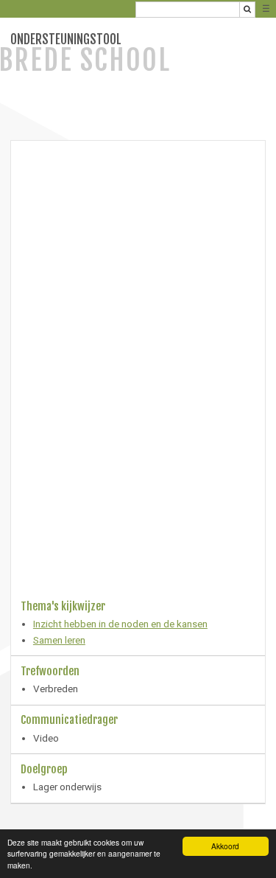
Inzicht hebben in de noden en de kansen (120, 624)
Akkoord (225, 845)
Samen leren (59, 640)
